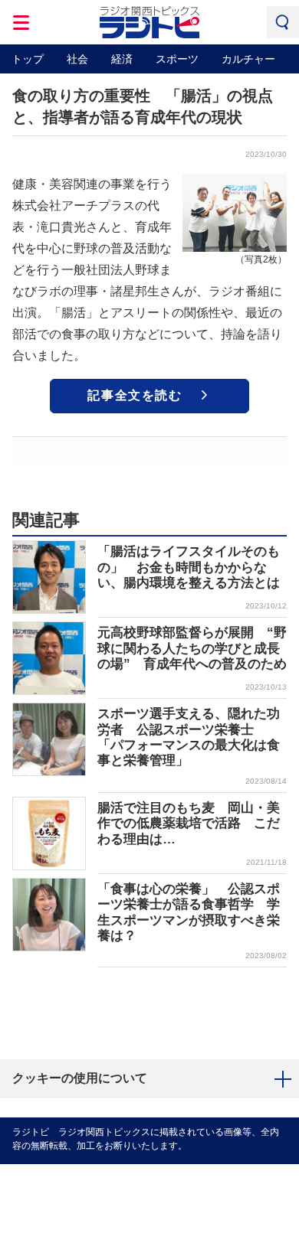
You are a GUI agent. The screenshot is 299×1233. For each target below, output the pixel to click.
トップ (28, 59)
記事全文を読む (134, 395)
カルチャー (248, 59)
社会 (77, 59)
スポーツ (177, 59)
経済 (122, 59)
